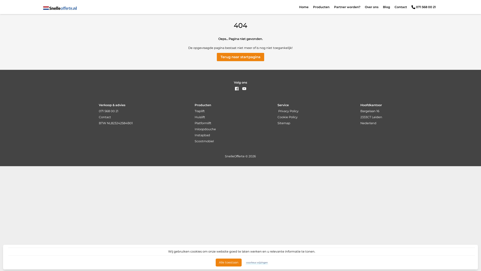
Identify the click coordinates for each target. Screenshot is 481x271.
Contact (401, 7)
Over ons (371, 7)
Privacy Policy (288, 111)
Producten (321, 7)
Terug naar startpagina (240, 57)
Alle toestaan (228, 262)
